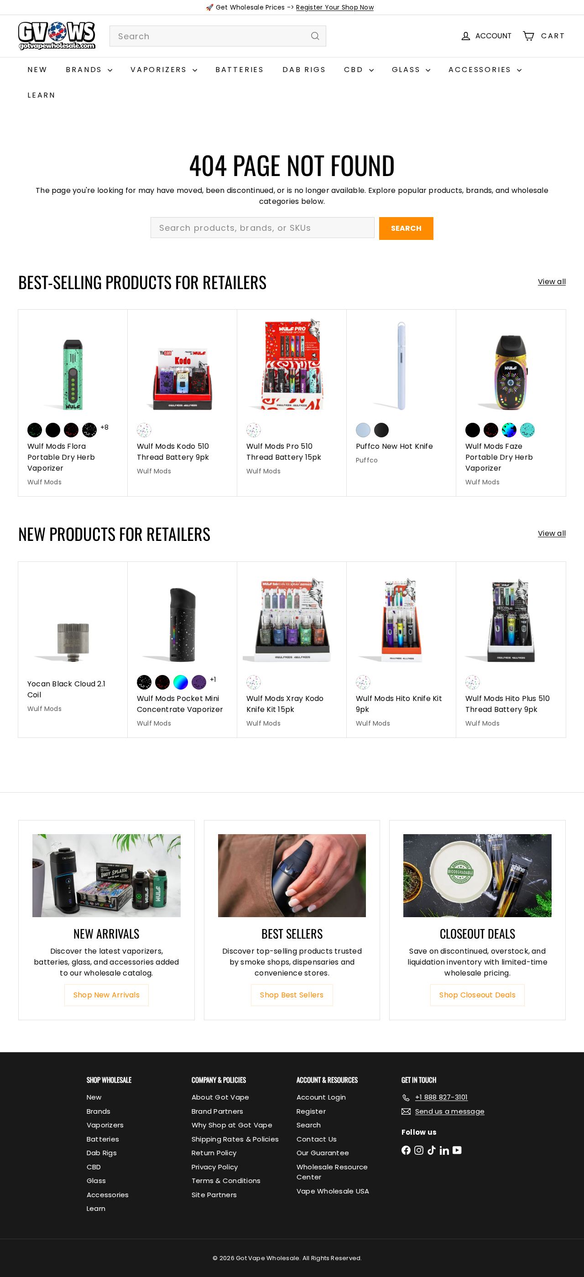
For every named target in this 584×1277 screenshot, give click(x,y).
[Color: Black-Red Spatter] (71, 430)
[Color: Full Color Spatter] (509, 430)
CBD (355, 69)
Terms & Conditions (226, 1180)
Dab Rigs (304, 69)
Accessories (481, 69)
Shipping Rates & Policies (235, 1139)
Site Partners (214, 1194)
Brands (85, 69)
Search (406, 228)
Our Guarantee (323, 1153)
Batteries (239, 69)
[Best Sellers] (292, 876)
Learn (41, 95)
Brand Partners (217, 1111)
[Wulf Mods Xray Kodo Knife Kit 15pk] (292, 649)
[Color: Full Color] (180, 682)
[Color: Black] (53, 430)
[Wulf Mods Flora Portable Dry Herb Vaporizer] (73, 403)
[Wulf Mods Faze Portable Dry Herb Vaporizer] (511, 403)
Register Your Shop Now (334, 7)
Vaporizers (160, 69)
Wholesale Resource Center (332, 1172)
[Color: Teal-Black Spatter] (527, 430)
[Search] (315, 36)
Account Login (321, 1097)
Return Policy (214, 1153)
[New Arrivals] (106, 876)
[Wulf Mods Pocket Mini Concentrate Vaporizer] (182, 649)
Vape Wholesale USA (333, 1191)
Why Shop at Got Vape (232, 1125)
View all (552, 281)
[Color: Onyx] (381, 430)
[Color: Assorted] (144, 430)
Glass (408, 69)
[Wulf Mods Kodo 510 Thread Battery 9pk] (182, 397)
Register (311, 1111)
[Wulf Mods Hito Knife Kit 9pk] (401, 649)
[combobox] (218, 36)
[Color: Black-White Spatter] (89, 430)
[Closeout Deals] (477, 876)
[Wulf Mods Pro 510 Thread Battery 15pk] (292, 397)
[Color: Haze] (363, 430)
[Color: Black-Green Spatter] (34, 430)
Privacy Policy (215, 1167)
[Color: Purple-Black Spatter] (199, 682)
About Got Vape (220, 1097)
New (37, 69)
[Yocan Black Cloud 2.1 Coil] (73, 642)
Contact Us (317, 1139)
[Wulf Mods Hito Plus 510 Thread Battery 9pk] (511, 649)
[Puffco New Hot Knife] (401, 392)
